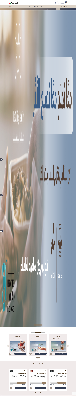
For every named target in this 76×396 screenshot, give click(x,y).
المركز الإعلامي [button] (36, 9)
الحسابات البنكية (29, 9)
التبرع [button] (48, 9)
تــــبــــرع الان (61, 353)
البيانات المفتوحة (23, 9)
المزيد (38, 358)
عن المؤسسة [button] (53, 9)
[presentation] (68, 346)
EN (9, 6)
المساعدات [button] (43, 9)
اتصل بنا (18, 9)
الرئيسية (58, 9)
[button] (5, 168)
